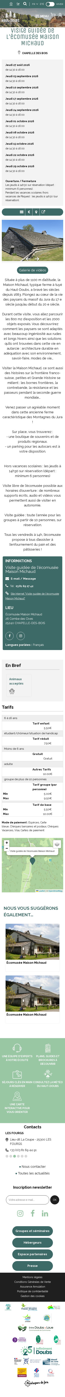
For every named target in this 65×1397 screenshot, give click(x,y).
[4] (18, 1156)
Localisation (36, 212)
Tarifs (28, 212)
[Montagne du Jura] (36, 1383)
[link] (50, 4)
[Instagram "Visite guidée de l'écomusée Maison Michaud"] (22, 636)
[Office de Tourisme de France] (36, 1372)
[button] (53, 16)
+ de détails (32, 948)
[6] (25, 1156)
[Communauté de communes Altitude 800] (46, 1318)
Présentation (21, 212)
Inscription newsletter (32, 1187)
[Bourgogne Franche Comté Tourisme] (22, 1372)
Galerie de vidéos (32, 270)
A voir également (43, 212)
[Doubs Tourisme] (36, 1351)
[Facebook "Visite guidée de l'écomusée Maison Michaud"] (10, 636)
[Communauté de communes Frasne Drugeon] (29, 1307)
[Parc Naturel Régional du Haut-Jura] (56, 1340)
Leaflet (41, 890)
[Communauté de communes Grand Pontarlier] (28, 1318)
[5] (22, 1156)
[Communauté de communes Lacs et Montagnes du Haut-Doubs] (54, 1307)
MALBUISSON (32, 1133)
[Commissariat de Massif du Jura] (36, 1362)
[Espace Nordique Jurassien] (19, 1340)
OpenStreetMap (55, 890)
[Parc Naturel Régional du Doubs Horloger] (39, 1340)
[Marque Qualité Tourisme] (51, 1372)
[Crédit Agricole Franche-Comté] (7, 1307)
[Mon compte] (59, 16)
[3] (14, 1156)
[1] (6, 1156)
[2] (10, 1156)
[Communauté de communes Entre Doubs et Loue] (36, 1329)
